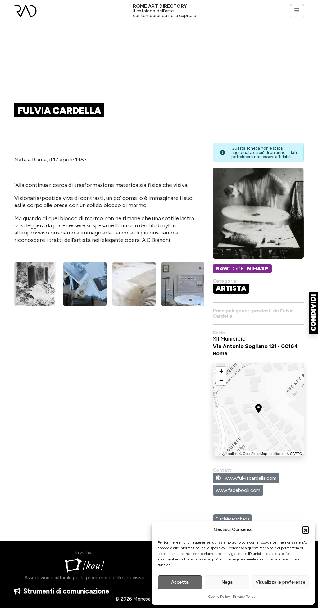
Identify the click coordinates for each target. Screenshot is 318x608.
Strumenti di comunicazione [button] (66, 593)
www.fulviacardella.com (250, 478)
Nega (227, 582)
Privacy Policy (244, 596)
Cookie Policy (219, 596)
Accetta (180, 582)
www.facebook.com (238, 490)
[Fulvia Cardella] (258, 215)
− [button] (221, 380)
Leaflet (231, 453)
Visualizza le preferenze (280, 582)
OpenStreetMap (255, 453)
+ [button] (221, 371)
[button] (305, 530)
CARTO (296, 453)
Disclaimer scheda (232, 518)
